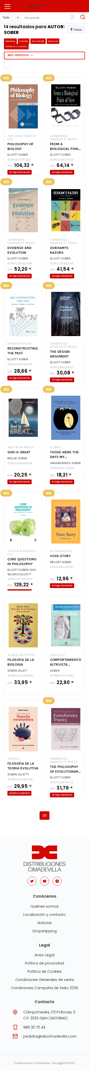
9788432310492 (62, 675)
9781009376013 (61, 782)
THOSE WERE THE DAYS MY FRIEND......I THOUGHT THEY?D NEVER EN (65, 454)
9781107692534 (61, 263)
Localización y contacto (44, 914)
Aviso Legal (44, 954)
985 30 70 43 (34, 1027)
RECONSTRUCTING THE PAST (22, 350)
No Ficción (38, 41)
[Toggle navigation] (7, 6)
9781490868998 (20, 463)
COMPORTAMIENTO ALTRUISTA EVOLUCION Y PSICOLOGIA (65, 662)
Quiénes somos (44, 906)
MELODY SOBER (60, 562)
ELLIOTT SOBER (17, 154)
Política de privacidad (44, 963)
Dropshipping (45, 931)
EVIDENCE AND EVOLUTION (19, 250)
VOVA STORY (60, 556)
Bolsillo (53, 41)
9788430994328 (20, 779)
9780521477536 (62, 159)
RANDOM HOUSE (19, 343)
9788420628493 (20, 675)
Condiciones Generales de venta (44, 979)
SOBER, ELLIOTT (18, 774)
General (10, 41)
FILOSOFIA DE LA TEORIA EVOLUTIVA (22, 765)
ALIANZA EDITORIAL (21, 655)
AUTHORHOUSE (61, 551)
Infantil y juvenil (16, 46)
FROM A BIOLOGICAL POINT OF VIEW (65, 146)
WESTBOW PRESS (20, 447)
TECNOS (13, 758)
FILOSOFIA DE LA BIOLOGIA (20, 662)
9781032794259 (19, 579)
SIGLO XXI (57, 655)
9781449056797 (62, 567)
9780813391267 (19, 159)
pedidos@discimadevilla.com (49, 1036)
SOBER (55, 670)
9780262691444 (19, 364)
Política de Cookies (44, 971)
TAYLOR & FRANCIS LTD (21, 137)
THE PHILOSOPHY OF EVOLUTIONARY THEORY (65, 769)
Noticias (45, 922)
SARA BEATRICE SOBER (65, 463)
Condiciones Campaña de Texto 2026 (44, 987)
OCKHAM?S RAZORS (59, 250)
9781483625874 (62, 468)
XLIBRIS (56, 447)
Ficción (23, 41)
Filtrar (78, 29)
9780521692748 (19, 263)
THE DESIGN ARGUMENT (60, 354)
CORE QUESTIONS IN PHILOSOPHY (22, 561)
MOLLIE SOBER (17, 458)
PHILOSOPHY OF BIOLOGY (20, 146)
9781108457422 (61, 367)
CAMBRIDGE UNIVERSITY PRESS (64, 137)
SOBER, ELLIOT (17, 670)
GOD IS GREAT (18, 452)
